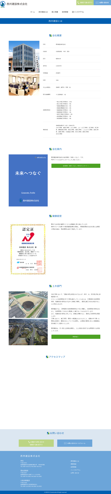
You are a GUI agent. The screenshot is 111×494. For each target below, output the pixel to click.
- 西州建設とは (74, 461)
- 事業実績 (73, 464)
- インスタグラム (75, 470)
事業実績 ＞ (76, 336)
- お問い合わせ (74, 473)
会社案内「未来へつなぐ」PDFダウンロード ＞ (76, 165)
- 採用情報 (73, 467)
